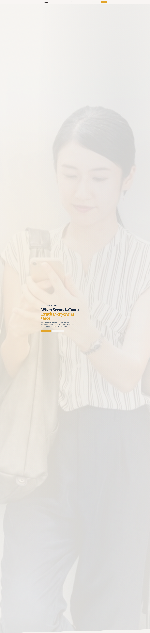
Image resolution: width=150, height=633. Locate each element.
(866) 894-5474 (87, 1)
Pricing (71, 1)
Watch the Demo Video (58, 331)
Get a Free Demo (46, 331)
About (76, 1)
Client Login (95, 1)
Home (61, 1)
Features (66, 1)
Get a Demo (104, 1)
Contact (80, 1)
